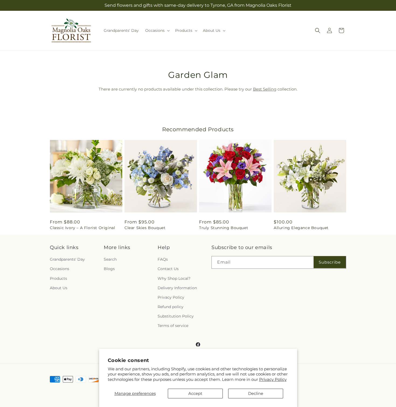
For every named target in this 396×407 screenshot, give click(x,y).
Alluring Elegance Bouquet (301, 227)
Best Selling (264, 89)
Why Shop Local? (174, 278)
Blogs (109, 268)
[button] (157, 30)
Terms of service (173, 325)
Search (110, 259)
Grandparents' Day (67, 259)
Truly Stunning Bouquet (223, 227)
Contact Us (168, 268)
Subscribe (330, 262)
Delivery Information (177, 287)
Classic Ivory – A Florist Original (82, 227)
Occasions (59, 268)
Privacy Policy (273, 379)
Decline (255, 393)
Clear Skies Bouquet (144, 227)
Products (58, 278)
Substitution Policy (176, 316)
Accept (195, 393)
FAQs (163, 259)
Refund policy (170, 306)
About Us (58, 287)
